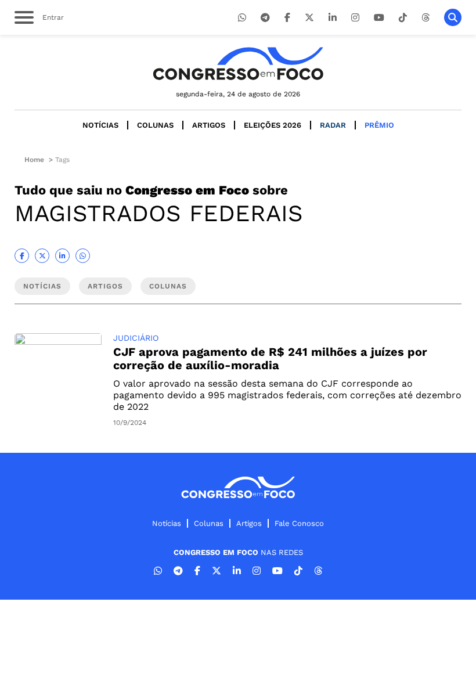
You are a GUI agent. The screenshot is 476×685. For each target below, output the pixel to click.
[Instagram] (355, 17)
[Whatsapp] (242, 17)
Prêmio (379, 125)
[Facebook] (287, 17)
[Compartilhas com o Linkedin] (62, 255)
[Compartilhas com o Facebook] (22, 255)
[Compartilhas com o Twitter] (42, 255)
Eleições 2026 (272, 125)
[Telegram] (265, 17)
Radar (333, 125)
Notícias (100, 125)
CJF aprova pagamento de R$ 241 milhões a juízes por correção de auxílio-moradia (270, 358)
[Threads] (425, 17)
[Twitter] (309, 17)
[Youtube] (379, 17)
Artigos (208, 125)
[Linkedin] (333, 17)
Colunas (155, 125)
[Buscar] (452, 17)
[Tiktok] (403, 17)
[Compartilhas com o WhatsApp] (82, 255)
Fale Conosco (299, 523)
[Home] (238, 63)
